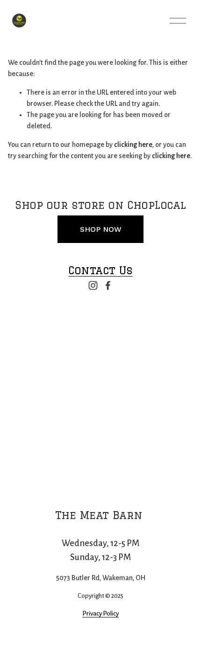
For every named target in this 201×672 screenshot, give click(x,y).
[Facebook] (108, 285)
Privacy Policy (100, 613)
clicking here (133, 144)
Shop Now (101, 229)
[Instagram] (93, 285)
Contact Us (100, 270)
